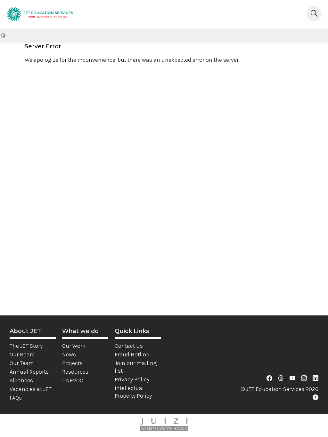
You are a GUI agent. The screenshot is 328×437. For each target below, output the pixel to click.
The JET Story (26, 345)
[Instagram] (304, 378)
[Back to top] (315, 397)
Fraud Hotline (132, 354)
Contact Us (129, 345)
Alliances (21, 380)
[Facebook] (269, 378)
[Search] (314, 13)
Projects (72, 363)
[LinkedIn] (315, 378)
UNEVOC (72, 380)
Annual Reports (29, 371)
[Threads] (281, 378)
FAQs (16, 397)
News (69, 354)
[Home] (39, 15)
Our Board (22, 354)
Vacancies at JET (31, 389)
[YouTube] (292, 378)
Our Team (22, 363)
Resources (75, 371)
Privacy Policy (132, 379)
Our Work (74, 345)
